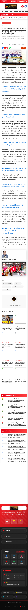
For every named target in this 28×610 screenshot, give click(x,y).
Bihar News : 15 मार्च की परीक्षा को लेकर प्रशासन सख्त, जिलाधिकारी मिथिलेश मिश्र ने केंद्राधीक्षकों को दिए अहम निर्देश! (14, 89)
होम (2, 11)
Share (24, 47)
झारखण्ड (16, 11)
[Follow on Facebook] (3, 48)
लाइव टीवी (14, 1)
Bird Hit (21, 17)
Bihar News (16, 17)
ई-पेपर (19, 1)
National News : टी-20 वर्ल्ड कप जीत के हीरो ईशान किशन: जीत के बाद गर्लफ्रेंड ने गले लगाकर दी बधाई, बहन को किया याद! (14, 230)
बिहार (11, 11)
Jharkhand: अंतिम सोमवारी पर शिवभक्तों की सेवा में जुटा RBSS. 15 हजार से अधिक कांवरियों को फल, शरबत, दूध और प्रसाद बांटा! (17, 400)
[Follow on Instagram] (7, 48)
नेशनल (6, 11)
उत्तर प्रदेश (21, 11)
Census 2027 (18, 283)
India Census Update (18, 286)
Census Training (6, 286)
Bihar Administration (7, 283)
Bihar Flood (9, 17)
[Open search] (22, 6)
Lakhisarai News (6, 289)
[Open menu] (2, 6)
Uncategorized (6, 22)
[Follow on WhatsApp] (10, 48)
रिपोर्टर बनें (24, 1)
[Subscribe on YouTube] (5, 48)
